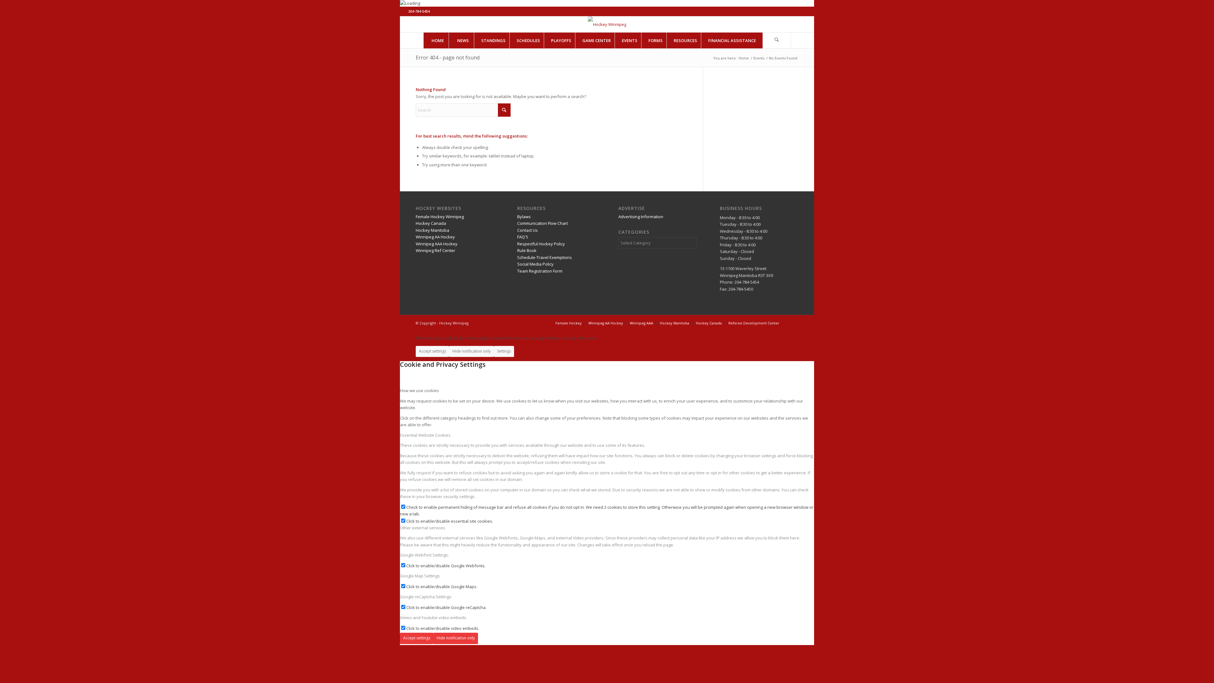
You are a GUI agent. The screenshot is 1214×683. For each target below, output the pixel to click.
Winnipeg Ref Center (435, 250)
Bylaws (524, 216)
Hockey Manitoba (432, 230)
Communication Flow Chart (542, 223)
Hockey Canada (431, 223)
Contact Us (527, 230)
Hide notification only (471, 351)
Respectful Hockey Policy (541, 244)
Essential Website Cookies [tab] (425, 435)
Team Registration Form (539, 271)
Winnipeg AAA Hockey (436, 244)
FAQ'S (522, 237)
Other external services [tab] (422, 528)
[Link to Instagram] (801, 24)
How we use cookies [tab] (419, 390)
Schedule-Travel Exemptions (544, 257)
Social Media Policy (535, 264)
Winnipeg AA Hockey (435, 237)
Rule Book (526, 250)
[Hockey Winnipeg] (607, 24)
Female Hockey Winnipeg (440, 216)
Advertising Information (640, 216)
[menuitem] (437, 40)
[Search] (777, 40)
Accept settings (432, 351)
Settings (504, 351)
